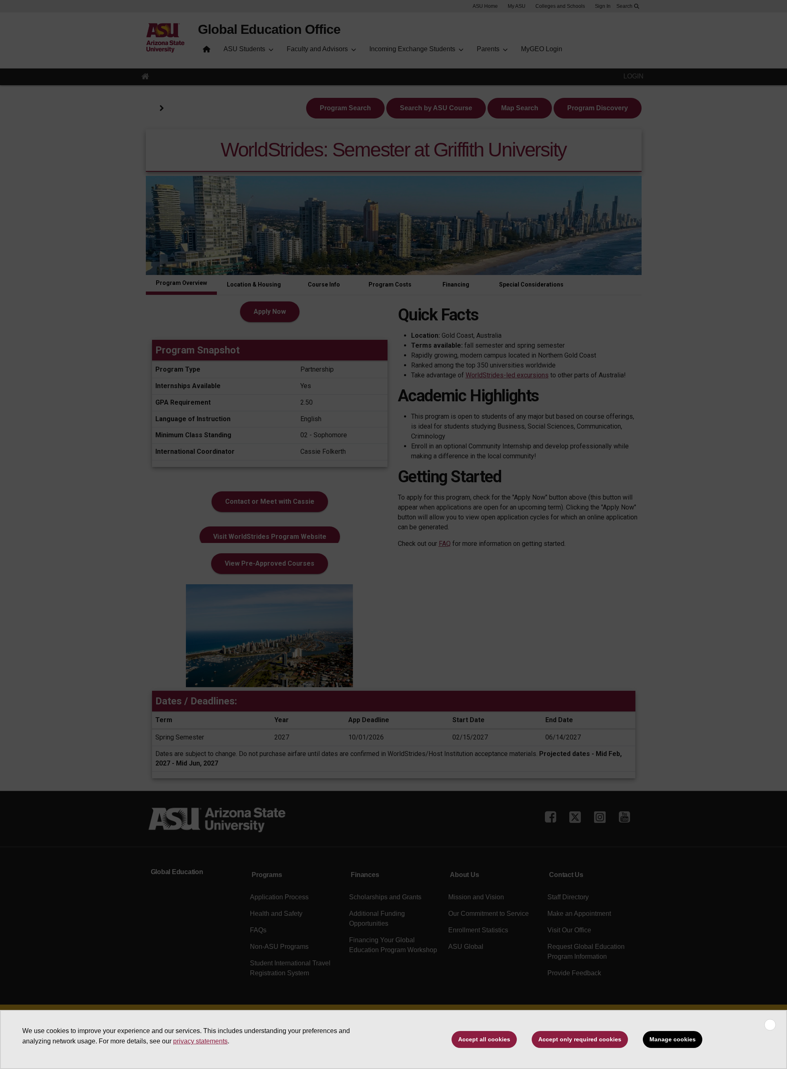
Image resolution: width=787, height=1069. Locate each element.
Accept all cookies (484, 1039)
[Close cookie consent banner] (770, 1025)
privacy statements (200, 1041)
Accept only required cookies (579, 1039)
